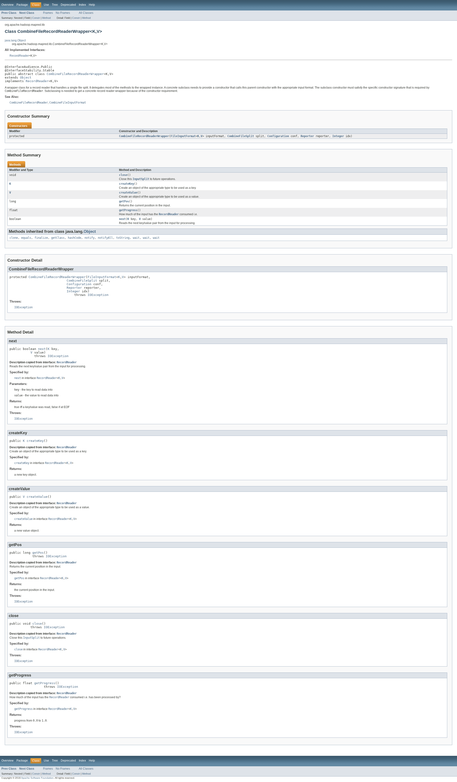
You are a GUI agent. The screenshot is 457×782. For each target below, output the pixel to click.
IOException (98, 295)
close (123, 175)
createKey (126, 183)
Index (82, 4)
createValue (128, 192)
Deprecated (68, 4)
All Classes (86, 13)
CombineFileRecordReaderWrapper (75, 74)
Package (22, 4)
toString (122, 237)
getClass (58, 237)
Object (25, 77)
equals (26, 237)
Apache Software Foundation (37, 778)
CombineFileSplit (240, 136)
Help (92, 4)
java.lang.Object (15, 40)
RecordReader (19, 55)
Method (46, 17)
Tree (55, 4)
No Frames (63, 13)
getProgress (128, 210)
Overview (7, 4)
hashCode (74, 237)
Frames (48, 13)
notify (89, 237)
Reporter (307, 136)
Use (46, 4)
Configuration (278, 136)
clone (14, 237)
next (122, 219)
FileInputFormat (183, 136)
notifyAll (105, 237)
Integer (338, 136)
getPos (124, 201)
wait (136, 237)
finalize (41, 237)
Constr (36, 17)
